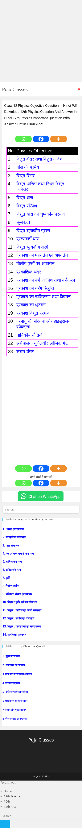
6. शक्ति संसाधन (12, 570)
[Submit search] (5, 824)
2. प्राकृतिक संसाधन (14, 537)
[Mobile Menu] (79, 89)
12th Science (12, 796)
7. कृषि (6, 578)
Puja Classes (15, 89)
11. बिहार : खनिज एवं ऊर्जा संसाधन (22, 610)
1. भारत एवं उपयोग (13, 529)
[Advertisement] (41, 41)
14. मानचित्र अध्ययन (14, 634)
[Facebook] (41, 139)
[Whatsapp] (23, 139)
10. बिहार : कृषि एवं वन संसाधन (20, 602)
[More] (58, 139)
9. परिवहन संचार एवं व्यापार (17, 594)
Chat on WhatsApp (44, 496)
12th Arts (10, 806)
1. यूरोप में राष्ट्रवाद (11, 656)
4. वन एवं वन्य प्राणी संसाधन (18, 553)
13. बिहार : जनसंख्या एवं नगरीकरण (22, 626)
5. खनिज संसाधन (12, 561)
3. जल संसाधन (11, 545)
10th (7, 801)
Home (8, 791)
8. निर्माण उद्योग (11, 586)
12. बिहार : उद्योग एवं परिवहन (18, 618)
